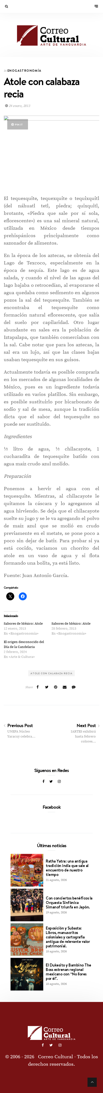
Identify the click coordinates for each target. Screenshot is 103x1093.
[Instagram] (59, 782)
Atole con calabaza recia (51, 673)
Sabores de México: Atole (23, 623)
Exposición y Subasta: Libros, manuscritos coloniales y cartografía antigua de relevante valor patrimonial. (68, 937)
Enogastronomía (25, 70)
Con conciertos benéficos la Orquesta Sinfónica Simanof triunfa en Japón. (69, 902)
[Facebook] (43, 782)
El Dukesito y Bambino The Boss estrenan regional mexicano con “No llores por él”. (68, 971)
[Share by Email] (65, 687)
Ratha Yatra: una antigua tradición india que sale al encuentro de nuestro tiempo (67, 867)
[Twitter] (51, 782)
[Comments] (74, 687)
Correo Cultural (55, 1057)
